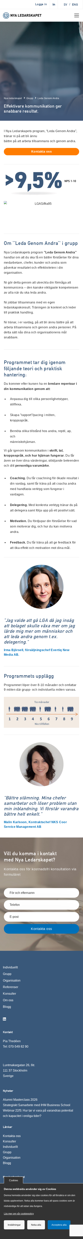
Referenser (10, 987)
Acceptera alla (59, 1225)
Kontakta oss (12, 1136)
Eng (75, 4)
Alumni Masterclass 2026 (20, 1099)
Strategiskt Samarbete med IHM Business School (36, 1105)
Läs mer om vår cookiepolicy (19, 1213)
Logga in (41, 4)
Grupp (7, 974)
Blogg (7, 1006)
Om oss (8, 1000)
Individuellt (10, 967)
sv (65, 4)
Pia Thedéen (12, 1041)
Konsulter (9, 993)
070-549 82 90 (18, 1046)
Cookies (13, 1180)
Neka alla (36, 1225)
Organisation (11, 980)
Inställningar (14, 1225)
